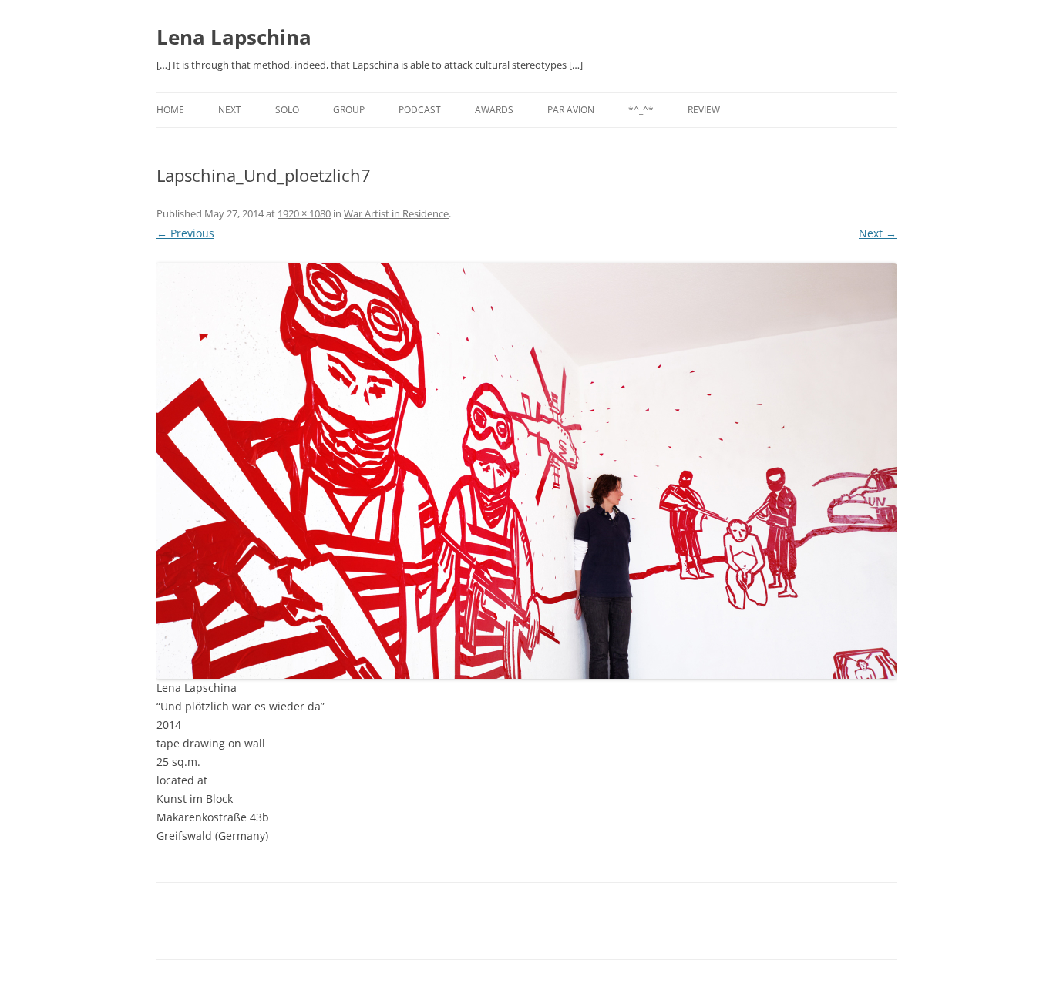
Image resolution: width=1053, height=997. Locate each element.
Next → (878, 233)
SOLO (287, 109)
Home (170, 109)
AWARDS (494, 109)
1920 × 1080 (304, 213)
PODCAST (420, 109)
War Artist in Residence (396, 213)
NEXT (229, 109)
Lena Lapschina (233, 37)
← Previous (185, 233)
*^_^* (641, 109)
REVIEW (704, 109)
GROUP (349, 109)
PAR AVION (570, 109)
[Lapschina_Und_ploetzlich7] (526, 471)
